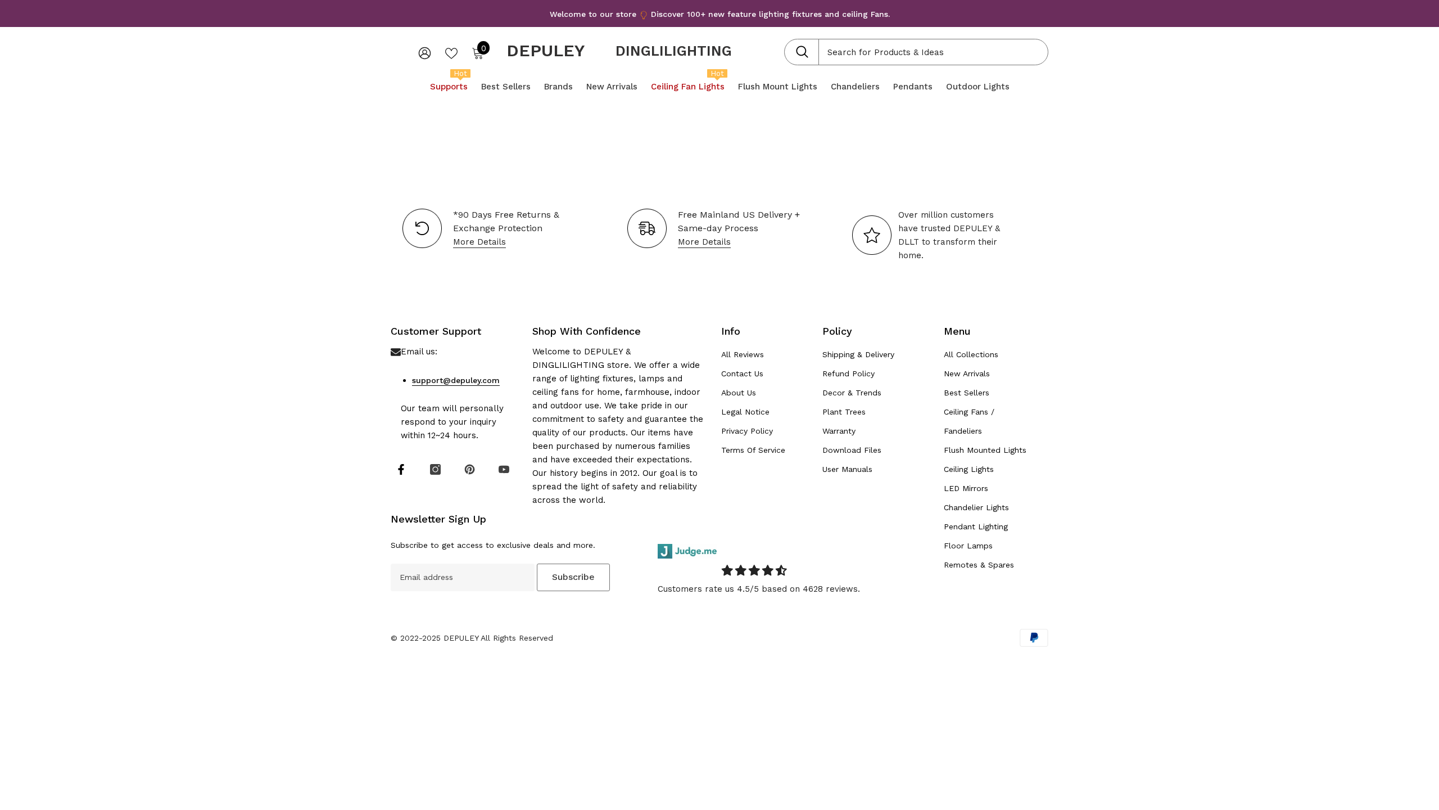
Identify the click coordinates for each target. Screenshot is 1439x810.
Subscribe (573, 577)
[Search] (916, 52)
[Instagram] (435, 469)
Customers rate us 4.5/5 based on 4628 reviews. (759, 589)
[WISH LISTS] (451, 52)
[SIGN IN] (424, 52)
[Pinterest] (469, 469)
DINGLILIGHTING (674, 51)
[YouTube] (504, 469)
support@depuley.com (456, 380)
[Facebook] (401, 469)
